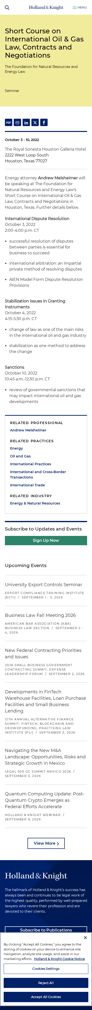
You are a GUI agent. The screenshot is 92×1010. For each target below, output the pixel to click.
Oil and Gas (20, 456)
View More (44, 843)
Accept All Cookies (46, 997)
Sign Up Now (46, 540)
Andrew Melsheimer (28, 430)
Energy (16, 448)
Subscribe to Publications (46, 930)
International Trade (27, 485)
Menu (82, 7)
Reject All (45, 983)
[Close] (85, 937)
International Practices (30, 464)
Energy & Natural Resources (35, 503)
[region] (46, 969)
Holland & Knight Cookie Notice (59, 959)
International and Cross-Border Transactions (38, 474)
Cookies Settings (45, 969)
